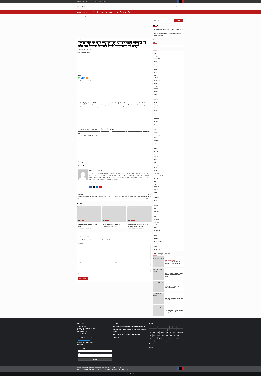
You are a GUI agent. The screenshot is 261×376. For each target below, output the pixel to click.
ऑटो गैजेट (115, 12)
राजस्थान (155, 200)
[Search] (183, 12)
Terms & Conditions (115, 369)
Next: (133, 196)
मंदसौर (155, 181)
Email (116, 262)
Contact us (79, 369)
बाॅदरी (155, 159)
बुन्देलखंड (85, 12)
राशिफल (155, 205)
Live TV (100, 1)
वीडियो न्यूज (91, 1)
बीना (154, 170)
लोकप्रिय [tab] (160, 254)
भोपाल (155, 178)
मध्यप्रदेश (155, 184)
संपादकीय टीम (105, 1)
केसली (155, 77)
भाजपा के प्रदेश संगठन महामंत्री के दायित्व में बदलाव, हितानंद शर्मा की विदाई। (126, 334)
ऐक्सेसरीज (155, 67)
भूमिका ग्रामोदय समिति (158, 175)
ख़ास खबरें (79, 12)
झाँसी (154, 113)
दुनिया (155, 132)
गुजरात (155, 86)
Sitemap (110, 367)
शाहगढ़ (155, 224)
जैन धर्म (155, 107)
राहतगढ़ (155, 208)
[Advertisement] (114, 27)
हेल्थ (154, 246)
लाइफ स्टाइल (109, 12)
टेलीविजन (155, 118)
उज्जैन (155, 56)
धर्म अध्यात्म (156, 140)
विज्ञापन (155, 216)
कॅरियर (128, 12)
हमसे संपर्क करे (98, 367)
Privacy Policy (125, 369)
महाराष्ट (155, 189)
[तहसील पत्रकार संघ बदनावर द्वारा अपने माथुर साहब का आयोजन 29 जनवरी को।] (158, 294)
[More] (87, 78)
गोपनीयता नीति (85, 367)
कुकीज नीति (91, 367)
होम (86, 1)
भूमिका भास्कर (123, 12)
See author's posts (96, 183)
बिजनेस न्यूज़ (156, 165)
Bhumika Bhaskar (82, 49)
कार (154, 72)
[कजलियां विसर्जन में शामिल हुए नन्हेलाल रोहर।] (89, 214)
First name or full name (82, 348)
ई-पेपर (96, 1)
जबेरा (155, 105)
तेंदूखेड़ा (155, 124)
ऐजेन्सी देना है (104, 367)
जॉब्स (155, 110)
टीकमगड (155, 116)
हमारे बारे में (79, 367)
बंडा (154, 151)
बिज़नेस (102, 12)
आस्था (155, 53)
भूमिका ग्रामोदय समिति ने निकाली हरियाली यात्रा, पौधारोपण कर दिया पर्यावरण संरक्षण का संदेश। (168, 30)
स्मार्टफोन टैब (156, 238)
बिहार (154, 167)
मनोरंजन (97, 12)
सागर (155, 235)
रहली (154, 194)
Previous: (94, 196)
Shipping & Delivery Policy (89, 369)
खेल (154, 83)
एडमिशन (155, 61)
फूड (154, 145)
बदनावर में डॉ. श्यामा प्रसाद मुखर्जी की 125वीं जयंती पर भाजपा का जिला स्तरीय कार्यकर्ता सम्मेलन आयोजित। (167, 34)
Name (79, 262)
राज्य (90, 12)
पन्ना (154, 143)
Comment (80, 243)
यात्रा (155, 192)
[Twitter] (84, 78)
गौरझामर (155, 91)
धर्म (93, 12)
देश (154, 137)
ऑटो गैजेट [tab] (167, 254)
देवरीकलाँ (155, 135)
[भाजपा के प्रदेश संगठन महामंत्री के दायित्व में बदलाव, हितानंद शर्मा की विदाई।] (158, 282)
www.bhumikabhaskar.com (84, 340)
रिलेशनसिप (156, 211)
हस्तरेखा (155, 243)
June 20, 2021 (89, 49)
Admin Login (116, 367)
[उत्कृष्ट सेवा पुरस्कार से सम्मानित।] (114, 214)
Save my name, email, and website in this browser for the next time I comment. (98, 273)
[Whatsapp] (79, 78)
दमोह (154, 126)
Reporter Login (123, 367)
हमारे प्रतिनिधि (156, 241)
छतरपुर (155, 99)
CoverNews (127, 373)
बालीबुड (155, 156)
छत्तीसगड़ (155, 102)
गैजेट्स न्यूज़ (156, 88)
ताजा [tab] (154, 254)
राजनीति (155, 197)
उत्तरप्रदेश (156, 58)
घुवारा (155, 94)
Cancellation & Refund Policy (103, 369)
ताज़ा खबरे (155, 121)
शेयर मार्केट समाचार (157, 230)
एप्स (154, 64)
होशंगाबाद (82, 39)
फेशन (155, 148)
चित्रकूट (155, 97)
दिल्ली (155, 129)
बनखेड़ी (79, 39)
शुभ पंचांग (155, 227)
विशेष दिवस (156, 219)
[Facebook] (81, 78)
